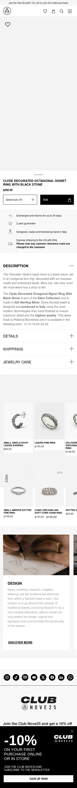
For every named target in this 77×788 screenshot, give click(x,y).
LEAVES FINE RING (45, 442)
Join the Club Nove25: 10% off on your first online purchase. (39, 2)
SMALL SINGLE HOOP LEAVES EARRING (16, 444)
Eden (6, 478)
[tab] (38, 265)
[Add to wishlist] (7, 24)
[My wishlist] (45, 11)
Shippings (13, 348)
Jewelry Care (17, 361)
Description (15, 265)
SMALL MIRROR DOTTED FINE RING (17, 511)
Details (10, 335)
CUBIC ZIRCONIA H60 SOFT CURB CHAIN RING (48, 511)
